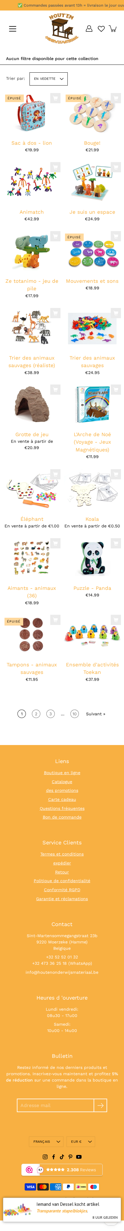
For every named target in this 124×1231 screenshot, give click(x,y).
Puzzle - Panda (92, 588)
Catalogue (62, 781)
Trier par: (15, 78)
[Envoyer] (100, 1105)
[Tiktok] (62, 1156)
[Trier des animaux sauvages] (92, 328)
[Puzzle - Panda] (92, 558)
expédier (62, 863)
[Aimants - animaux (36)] (31, 558)
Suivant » (95, 713)
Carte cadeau (62, 799)
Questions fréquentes (62, 808)
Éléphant (31, 519)
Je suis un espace (92, 212)
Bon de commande (62, 817)
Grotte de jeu (31, 434)
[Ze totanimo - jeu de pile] (32, 251)
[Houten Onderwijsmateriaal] (62, 29)
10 (75, 713)
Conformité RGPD (62, 889)
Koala (92, 519)
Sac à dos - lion (31, 143)
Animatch (32, 212)
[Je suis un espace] (92, 182)
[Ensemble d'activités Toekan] (92, 635)
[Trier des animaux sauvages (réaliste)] (32, 328)
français (41, 1142)
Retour (62, 872)
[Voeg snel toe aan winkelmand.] (55, 98)
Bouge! (92, 143)
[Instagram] (45, 1156)
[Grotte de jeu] (32, 405)
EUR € (76, 1142)
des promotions (62, 790)
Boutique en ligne (62, 772)
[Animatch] (32, 182)
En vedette (44, 79)
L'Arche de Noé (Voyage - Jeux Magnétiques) (92, 442)
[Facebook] (53, 1156)
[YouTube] (79, 1156)
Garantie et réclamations (62, 898)
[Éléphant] (32, 489)
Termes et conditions (62, 854)
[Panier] (113, 28)
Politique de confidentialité (62, 880)
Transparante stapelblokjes (61, 1211)
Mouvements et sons (92, 281)
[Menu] (12, 29)
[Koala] (92, 489)
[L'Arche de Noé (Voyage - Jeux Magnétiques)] (92, 405)
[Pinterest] (70, 1156)
